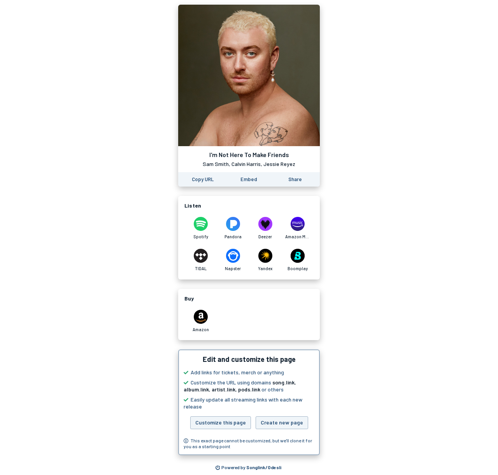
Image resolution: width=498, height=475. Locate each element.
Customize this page (220, 422)
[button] (249, 402)
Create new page (282, 422)
